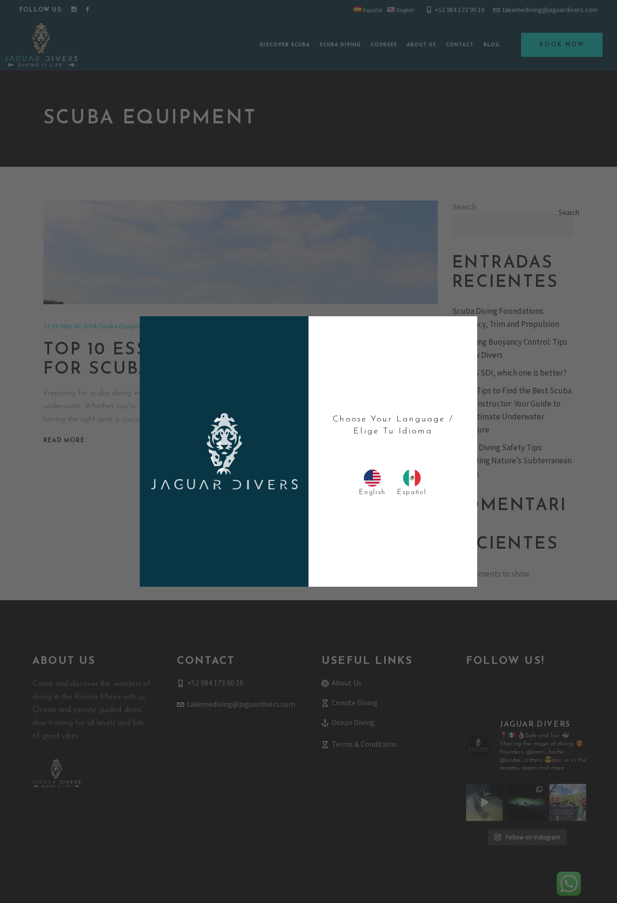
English (372, 492)
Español (412, 492)
